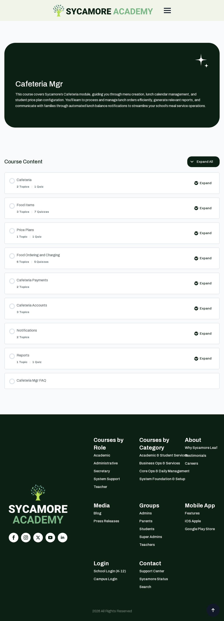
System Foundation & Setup (156, 479)
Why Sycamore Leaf (201, 448)
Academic (102, 455)
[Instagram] (26, 537)
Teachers (147, 545)
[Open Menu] (167, 10)
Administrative (106, 463)
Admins (145, 513)
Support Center (151, 571)
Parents (145, 521)
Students (146, 529)
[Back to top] (213, 610)
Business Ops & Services (156, 463)
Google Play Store (200, 529)
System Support (107, 479)
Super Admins (150, 537)
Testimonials (195, 455)
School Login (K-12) (110, 571)
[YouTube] (50, 537)
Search (145, 587)
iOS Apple (193, 521)
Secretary (102, 471)
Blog (97, 513)
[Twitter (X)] (38, 537)
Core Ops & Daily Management (156, 471)
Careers (191, 463)
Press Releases (106, 521)
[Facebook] (13, 537)
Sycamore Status (153, 579)
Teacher (100, 487)
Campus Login (105, 579)
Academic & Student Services (156, 455)
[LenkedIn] (62, 537)
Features (192, 513)
